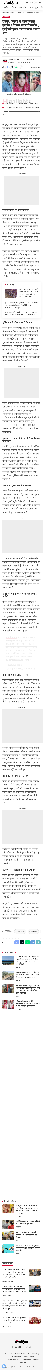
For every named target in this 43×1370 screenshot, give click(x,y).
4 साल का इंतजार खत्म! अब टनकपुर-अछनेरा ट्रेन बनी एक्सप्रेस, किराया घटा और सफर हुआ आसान (14, 1289)
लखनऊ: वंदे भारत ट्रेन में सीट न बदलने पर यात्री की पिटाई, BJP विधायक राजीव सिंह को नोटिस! (21, 313)
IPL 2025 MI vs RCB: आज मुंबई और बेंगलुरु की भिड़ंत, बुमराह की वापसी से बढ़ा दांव (28, 1248)
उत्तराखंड (18, 1227)
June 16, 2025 (29, 669)
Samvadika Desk (13, 59)
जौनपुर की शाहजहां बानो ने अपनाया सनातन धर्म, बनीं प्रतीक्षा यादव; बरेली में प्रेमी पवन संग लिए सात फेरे (28, 1004)
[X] (16, 1347)
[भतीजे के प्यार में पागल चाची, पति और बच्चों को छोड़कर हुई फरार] (8, 1224)
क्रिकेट (17, 1254)
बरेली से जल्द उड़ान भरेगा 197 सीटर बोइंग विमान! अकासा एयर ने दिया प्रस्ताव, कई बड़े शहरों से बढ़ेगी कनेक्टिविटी (27, 961)
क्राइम (17, 996)
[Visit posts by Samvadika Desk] (4, 61)
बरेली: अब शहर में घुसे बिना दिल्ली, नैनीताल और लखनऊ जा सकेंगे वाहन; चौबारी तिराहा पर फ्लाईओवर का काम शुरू (21, 305)
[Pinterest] (26, 1347)
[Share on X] (12, 67)
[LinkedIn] (30, 1347)
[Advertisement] (21, 190)
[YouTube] (19, 1347)
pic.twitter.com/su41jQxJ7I (18, 660)
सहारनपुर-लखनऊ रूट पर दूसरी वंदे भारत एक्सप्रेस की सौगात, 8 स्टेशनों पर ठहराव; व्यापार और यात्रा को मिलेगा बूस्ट (14, 1304)
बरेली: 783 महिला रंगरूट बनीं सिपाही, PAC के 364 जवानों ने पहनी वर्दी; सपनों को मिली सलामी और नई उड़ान (28, 293)
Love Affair (33, 931)
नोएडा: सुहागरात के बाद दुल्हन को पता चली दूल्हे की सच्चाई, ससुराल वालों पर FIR (14, 1320)
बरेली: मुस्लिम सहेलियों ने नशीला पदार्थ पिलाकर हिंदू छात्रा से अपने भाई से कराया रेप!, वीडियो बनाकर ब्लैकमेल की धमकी (14, 1273)
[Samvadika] (10, 2)
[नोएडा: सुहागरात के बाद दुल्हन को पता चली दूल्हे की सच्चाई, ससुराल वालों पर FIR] (35, 1320)
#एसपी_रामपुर (11, 637)
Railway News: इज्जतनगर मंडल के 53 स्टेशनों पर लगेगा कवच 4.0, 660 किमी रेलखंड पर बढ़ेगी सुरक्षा (27, 975)
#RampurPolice (13, 641)
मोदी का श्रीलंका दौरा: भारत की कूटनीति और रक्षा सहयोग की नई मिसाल (26, 1235)
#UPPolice (27, 657)
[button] (27, 2)
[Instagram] (23, 1347)
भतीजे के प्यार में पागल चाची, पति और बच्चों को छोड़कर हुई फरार (28, 1222)
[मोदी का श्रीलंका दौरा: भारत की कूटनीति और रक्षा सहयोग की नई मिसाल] (8, 1235)
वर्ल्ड (17, 1241)
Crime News (20, 931)
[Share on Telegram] (32, 942)
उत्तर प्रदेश (6, 16)
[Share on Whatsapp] (16, 67)
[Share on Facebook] (7, 67)
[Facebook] (12, 1347)
